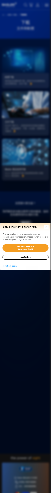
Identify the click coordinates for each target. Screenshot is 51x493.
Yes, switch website (24, 248)
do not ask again (9, 266)
